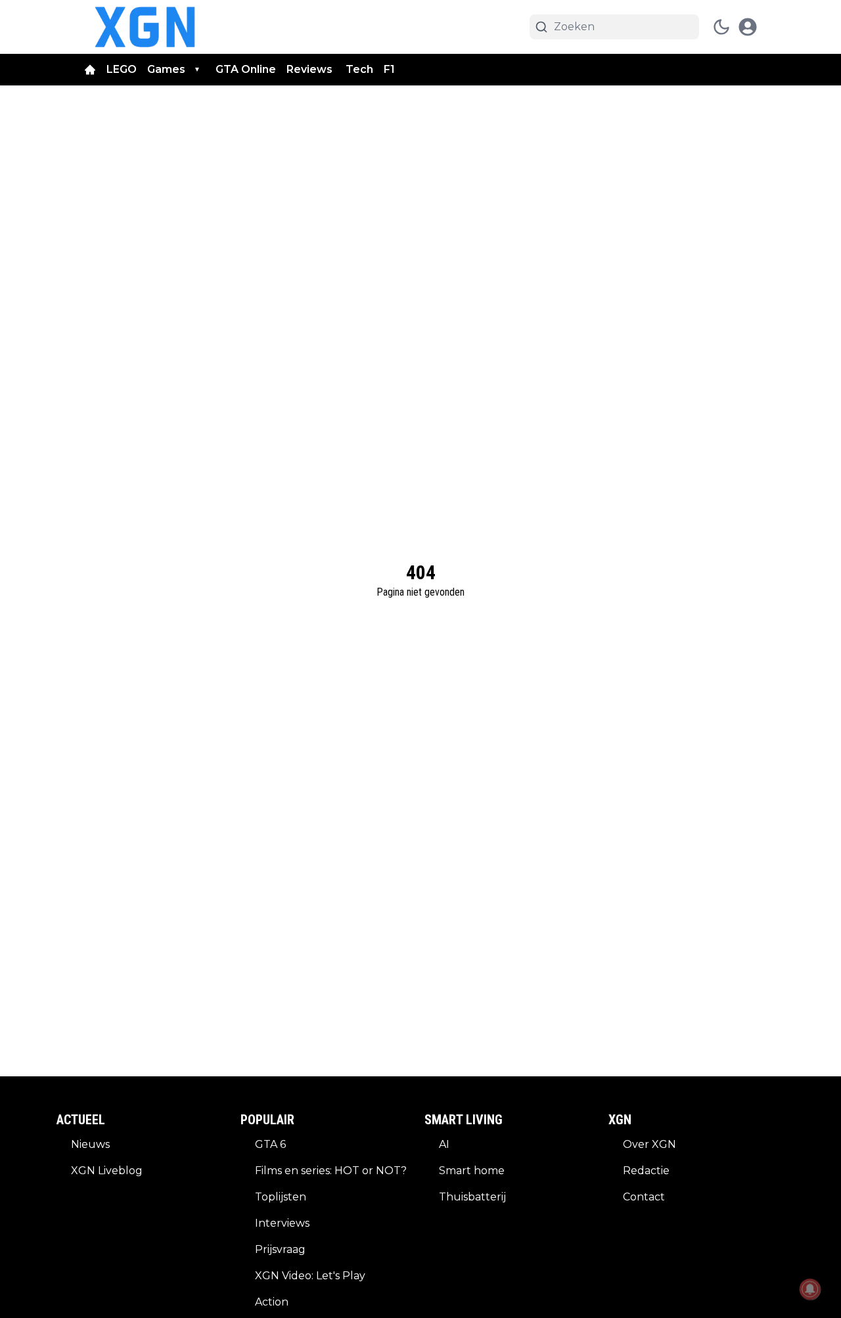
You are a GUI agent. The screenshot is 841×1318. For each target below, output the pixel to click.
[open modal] (748, 27)
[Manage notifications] (810, 1289)
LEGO (121, 69)
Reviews (310, 69)
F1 (389, 69)
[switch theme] (721, 27)
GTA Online (246, 69)
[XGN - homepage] (145, 27)
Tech (359, 69)
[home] (90, 70)
